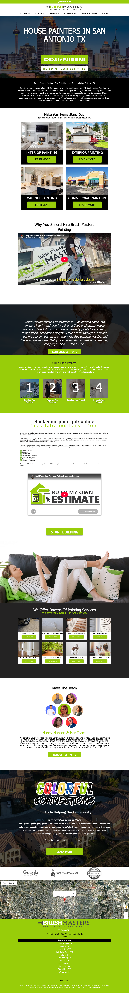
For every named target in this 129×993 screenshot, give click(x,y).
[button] (64, 531)
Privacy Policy (81, 987)
